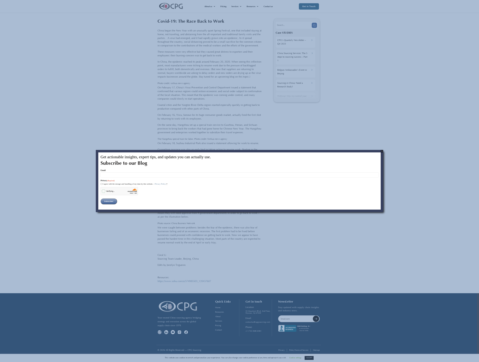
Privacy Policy (160, 184)
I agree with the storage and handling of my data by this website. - (135, 184)
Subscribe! (108, 201)
